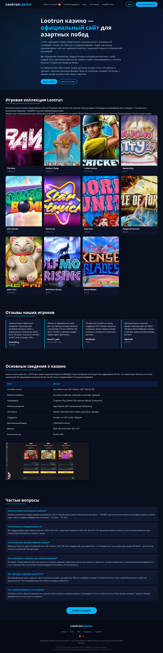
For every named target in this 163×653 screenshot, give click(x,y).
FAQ (78, 632)
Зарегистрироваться (146, 4)
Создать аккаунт (81, 610)
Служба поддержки (72, 4)
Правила (98, 632)
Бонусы (64, 632)
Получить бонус (68, 82)
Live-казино (94, 4)
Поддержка (87, 632)
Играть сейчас (49, 82)
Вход (130, 4)
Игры (84, 4)
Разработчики (108, 4)
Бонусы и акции (52, 4)
